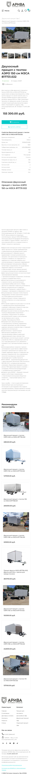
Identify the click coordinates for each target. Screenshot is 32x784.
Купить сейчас (14, 127)
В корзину (14, 122)
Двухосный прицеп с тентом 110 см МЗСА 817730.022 (15, 679)
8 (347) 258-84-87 (8, 734)
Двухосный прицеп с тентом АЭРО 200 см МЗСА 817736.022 (14, 436)
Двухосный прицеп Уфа (10, 18)
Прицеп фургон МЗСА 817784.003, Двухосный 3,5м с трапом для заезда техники (16, 572)
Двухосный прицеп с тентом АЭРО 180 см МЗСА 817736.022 (14, 536)
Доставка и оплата (7, 716)
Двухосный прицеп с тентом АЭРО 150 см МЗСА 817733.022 (14, 470)
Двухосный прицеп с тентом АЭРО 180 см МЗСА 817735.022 (14, 643)
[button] (28, 38)
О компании (5, 713)
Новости (4, 720)
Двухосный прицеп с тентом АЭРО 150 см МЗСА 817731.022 (14, 609)
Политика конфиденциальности (12, 765)
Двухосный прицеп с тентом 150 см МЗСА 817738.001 (15, 500)
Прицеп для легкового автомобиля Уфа (21, 713)
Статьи (4, 723)
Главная (4, 711)
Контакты (5, 718)
